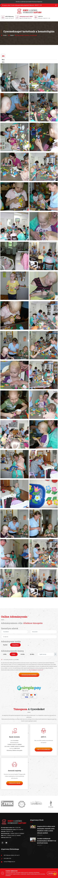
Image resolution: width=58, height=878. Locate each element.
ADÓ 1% (43, 737)
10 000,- (23, 654)
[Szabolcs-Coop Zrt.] (7, 804)
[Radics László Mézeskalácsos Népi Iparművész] (22, 802)
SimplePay (15, 645)
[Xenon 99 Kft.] (51, 801)
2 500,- (5, 654)
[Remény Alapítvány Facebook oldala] (2, 842)
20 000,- (32, 654)
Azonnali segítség (14, 770)
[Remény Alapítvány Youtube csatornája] (6, 842)
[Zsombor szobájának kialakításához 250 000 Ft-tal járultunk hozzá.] (33, 839)
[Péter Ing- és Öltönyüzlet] (36, 804)
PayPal (5, 645)
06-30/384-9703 (7, 858)
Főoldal (5, 35)
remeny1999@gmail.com (9, 861)
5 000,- (14, 654)
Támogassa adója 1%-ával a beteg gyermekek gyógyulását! (22, 5)
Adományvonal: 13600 (26, 16)
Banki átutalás (14, 737)
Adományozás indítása (29, 675)
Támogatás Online (14, 783)
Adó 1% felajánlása (43, 749)
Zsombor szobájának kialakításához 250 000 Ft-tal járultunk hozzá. (46, 841)
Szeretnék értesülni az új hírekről (11, 659)
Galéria (12, 35)
